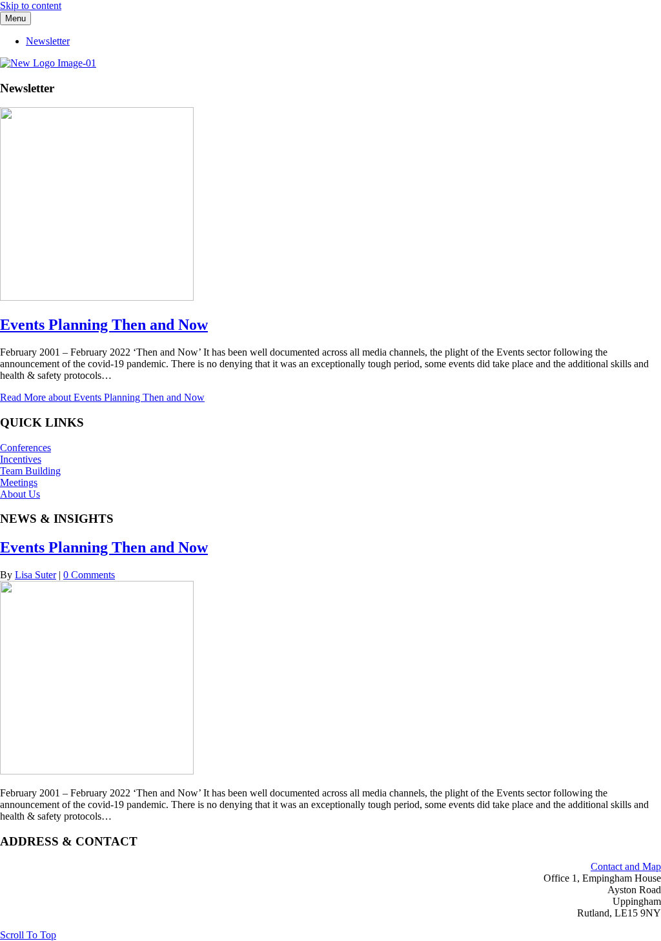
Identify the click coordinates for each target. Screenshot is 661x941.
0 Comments (89, 574)
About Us (20, 494)
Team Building (30, 470)
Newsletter (48, 40)
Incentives (20, 459)
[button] (28, 934)
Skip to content (30, 5)
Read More (102, 397)
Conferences (25, 447)
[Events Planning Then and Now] (97, 297)
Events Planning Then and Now (104, 324)
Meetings (18, 482)
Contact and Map (626, 866)
